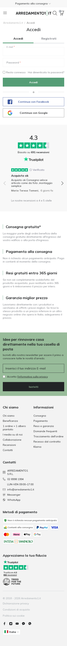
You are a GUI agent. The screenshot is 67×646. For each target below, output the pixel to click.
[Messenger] (25, 623)
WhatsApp (13, 500)
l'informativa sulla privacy (32, 376)
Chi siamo (9, 415)
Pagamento (41, 421)
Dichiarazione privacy (16, 603)
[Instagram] (12, 623)
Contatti (8, 450)
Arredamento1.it (13, 22)
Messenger (13, 494)
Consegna (40, 415)
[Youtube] (18, 623)
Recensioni (9, 445)
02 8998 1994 (15, 479)
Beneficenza (10, 421)
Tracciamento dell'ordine (48, 436)
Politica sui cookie (14, 615)
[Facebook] (6, 623)
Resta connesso (16, 72)
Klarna (37, 446)
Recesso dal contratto (47, 441)
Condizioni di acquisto (16, 609)
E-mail (10, 47)
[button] (33, 3)
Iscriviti (33, 386)
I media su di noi (13, 434)
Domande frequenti (45, 431)
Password (13, 62)
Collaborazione (12, 439)
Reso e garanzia (44, 426)
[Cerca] (54, 13)
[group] (33, 178)
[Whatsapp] (31, 623)
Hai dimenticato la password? (46, 72)
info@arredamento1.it (20, 489)
